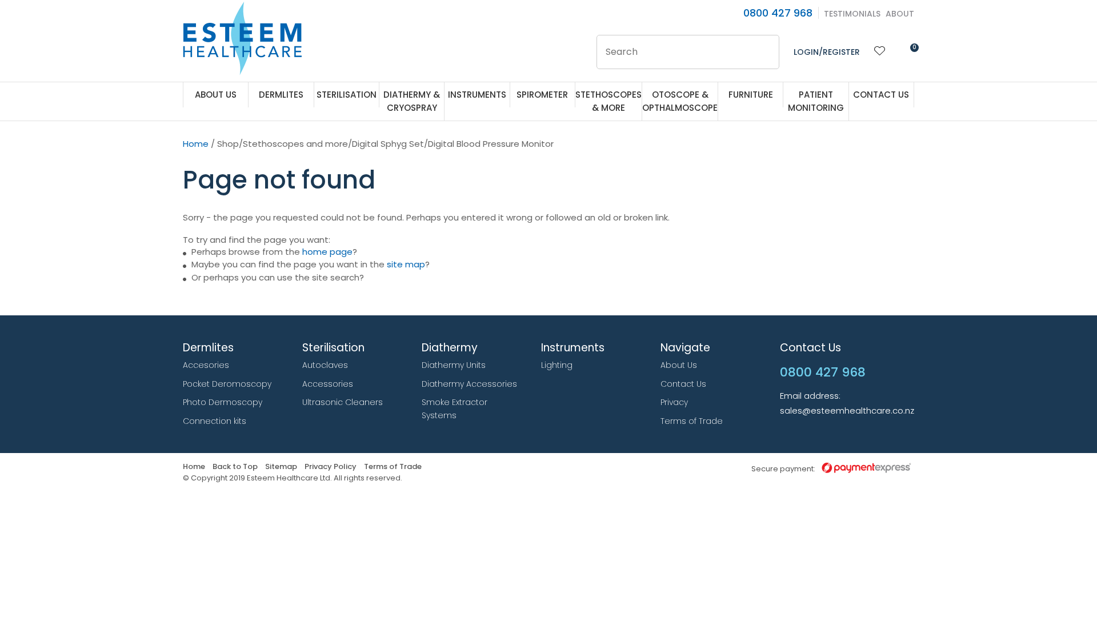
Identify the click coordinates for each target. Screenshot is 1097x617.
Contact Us (881, 95)
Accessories (327, 384)
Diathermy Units (454, 365)
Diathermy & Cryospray (411, 101)
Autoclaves (325, 365)
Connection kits (214, 421)
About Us (216, 95)
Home (196, 144)
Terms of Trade (691, 421)
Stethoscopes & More (608, 101)
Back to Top (235, 467)
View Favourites (880, 52)
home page (327, 252)
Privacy (674, 402)
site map (406, 264)
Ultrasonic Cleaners (342, 402)
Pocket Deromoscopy (227, 384)
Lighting (556, 365)
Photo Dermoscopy (222, 402)
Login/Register (827, 52)
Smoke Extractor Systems (454, 408)
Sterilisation (347, 95)
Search (765, 52)
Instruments (477, 95)
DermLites (281, 95)
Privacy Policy (331, 467)
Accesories (206, 365)
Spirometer (542, 95)
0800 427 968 (777, 13)
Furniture (750, 95)
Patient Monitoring (816, 101)
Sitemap (281, 467)
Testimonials (852, 13)
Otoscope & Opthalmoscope (680, 101)
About (900, 13)
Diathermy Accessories (469, 384)
